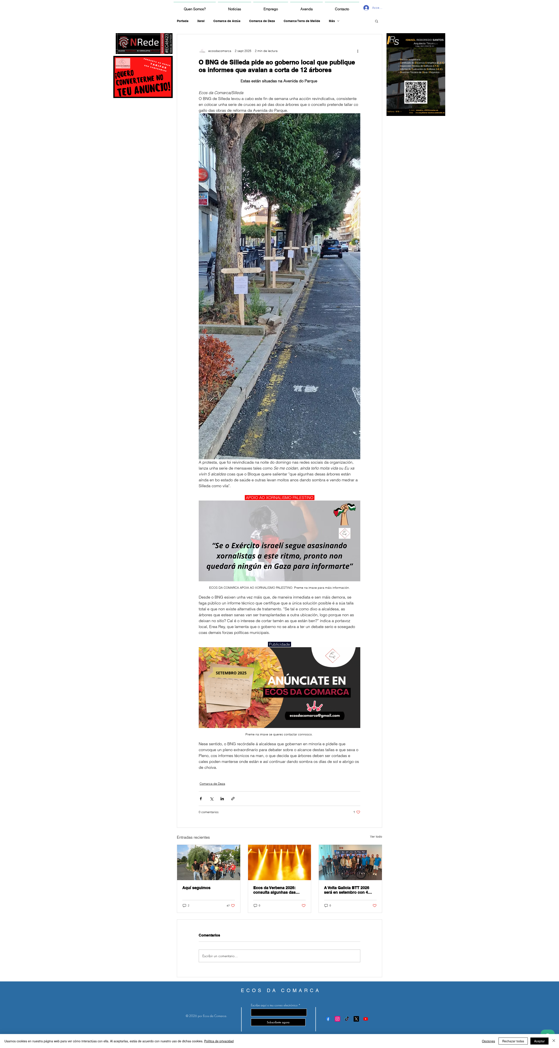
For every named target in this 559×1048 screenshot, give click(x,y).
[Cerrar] (553, 1041)
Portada (182, 21)
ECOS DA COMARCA (281, 990)
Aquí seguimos (196, 887)
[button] (376, 21)
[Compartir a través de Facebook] (201, 799)
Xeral (201, 21)
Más (332, 21)
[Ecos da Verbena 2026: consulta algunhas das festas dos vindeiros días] (279, 862)
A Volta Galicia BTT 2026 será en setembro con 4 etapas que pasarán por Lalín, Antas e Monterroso (348, 890)
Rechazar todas (513, 1041)
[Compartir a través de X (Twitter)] (211, 799)
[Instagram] (337, 1019)
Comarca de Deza (262, 21)
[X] (356, 1019)
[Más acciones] (357, 50)
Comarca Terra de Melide (302, 21)
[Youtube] (365, 1019)
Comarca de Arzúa (226, 21)
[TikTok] (347, 1019)
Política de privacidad (219, 1041)
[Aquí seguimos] (208, 862)
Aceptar (539, 1041)
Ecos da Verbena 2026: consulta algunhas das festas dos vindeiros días (276, 890)
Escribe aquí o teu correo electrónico (274, 1005)
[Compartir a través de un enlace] (233, 799)
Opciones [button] (488, 1041)
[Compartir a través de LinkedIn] (222, 799)
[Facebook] (328, 1019)
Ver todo (376, 836)
